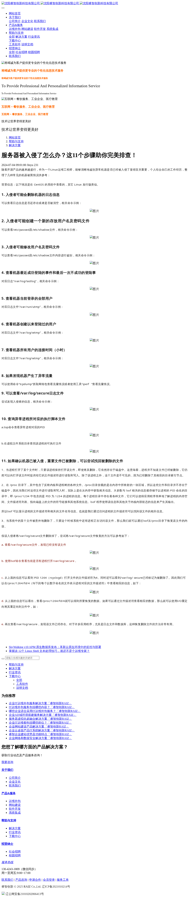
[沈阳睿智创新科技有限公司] (94, 3)
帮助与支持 (16, 141)
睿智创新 (7, 886)
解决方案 (15, 145)
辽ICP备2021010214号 (56, 886)
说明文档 (22, 687)
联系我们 (7, 879)
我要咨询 (7, 762)
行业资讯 (15, 672)
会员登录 (49, 879)
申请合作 (35, 879)
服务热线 (7, 862)
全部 (12, 36)
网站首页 (15, 13)
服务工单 (63, 879)
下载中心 (15, 676)
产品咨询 (21, 879)
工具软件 (22, 683)
